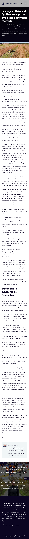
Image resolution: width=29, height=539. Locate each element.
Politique (6, 438)
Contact (21, 536)
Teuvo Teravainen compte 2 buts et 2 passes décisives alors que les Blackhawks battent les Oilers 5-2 (14, 469)
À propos (16, 536)
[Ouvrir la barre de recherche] (22, 3)
